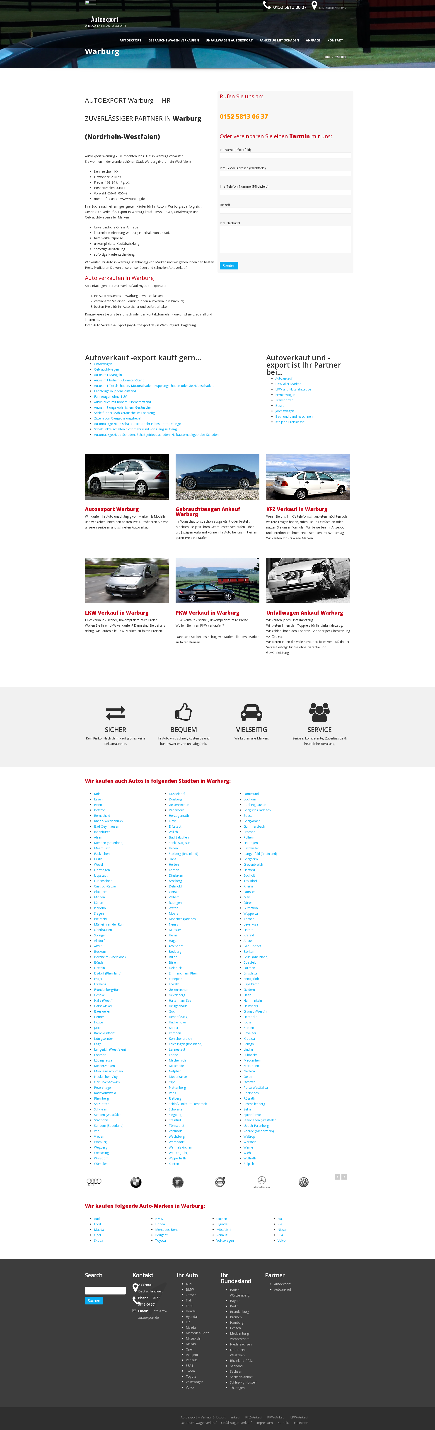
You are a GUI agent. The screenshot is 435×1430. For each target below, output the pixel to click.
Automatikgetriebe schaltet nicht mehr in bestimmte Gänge (137, 424)
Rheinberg (101, 1098)
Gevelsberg (177, 995)
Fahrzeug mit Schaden (279, 40)
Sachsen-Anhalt (241, 1377)
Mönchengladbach (182, 919)
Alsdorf (99, 940)
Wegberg (100, 1147)
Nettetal (250, 1071)
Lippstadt (101, 875)
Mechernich (177, 1060)
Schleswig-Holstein (243, 1382)
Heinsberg (251, 1006)
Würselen (101, 1163)
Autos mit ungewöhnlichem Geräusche (122, 407)
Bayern (235, 1301)
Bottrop (100, 810)
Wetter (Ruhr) (178, 1153)
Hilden (173, 848)
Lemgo (249, 1044)
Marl (247, 897)
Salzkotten (101, 1104)
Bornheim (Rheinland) (110, 957)
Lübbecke (251, 1055)
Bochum (250, 799)
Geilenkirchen (178, 989)
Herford (249, 870)
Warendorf (176, 1142)
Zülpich (249, 1163)
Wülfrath (250, 1158)
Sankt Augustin (180, 843)
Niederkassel (178, 1076)
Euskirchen (102, 853)
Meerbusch (102, 848)
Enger (98, 979)
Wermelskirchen (180, 1147)
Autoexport (131, 40)
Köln (97, 794)
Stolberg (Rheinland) (183, 853)
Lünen (98, 902)
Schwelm (100, 1109)
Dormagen (102, 870)
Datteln (99, 968)
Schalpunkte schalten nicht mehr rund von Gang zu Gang (135, 429)
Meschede (176, 1066)
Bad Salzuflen (179, 837)
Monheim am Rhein (108, 1071)
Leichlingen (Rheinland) (185, 1044)
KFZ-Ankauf (253, 1417)
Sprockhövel (252, 1114)
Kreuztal (250, 1038)
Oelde (248, 1076)
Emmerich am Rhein (183, 973)
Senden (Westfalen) (108, 1114)
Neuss (173, 924)
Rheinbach (251, 1093)
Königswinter (103, 1038)
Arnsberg (175, 881)
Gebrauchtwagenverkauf (198, 1422)
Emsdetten (251, 973)
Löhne (173, 1055)
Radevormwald (105, 1093)
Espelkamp (251, 984)
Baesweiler (102, 1011)
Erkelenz (100, 984)
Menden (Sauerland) (108, 843)
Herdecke (250, 1017)
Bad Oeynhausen (106, 826)
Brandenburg (239, 1311)
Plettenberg (177, 1087)
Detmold (175, 886)
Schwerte (175, 1109)
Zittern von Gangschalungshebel (117, 418)
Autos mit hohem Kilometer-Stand (119, 380)
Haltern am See (180, 1000)
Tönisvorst (176, 1125)
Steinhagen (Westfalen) (261, 1120)
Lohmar (100, 1055)
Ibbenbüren (102, 832)
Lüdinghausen (104, 1060)
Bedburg (175, 951)
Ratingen (175, 902)
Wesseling (101, 1153)
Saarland (236, 1366)
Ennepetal (176, 979)
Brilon (173, 957)
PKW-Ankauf (276, 1417)
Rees (172, 1093)
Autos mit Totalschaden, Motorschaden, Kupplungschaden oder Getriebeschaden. (154, 385)
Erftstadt (175, 826)
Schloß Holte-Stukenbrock (188, 1104)
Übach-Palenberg (256, 1125)
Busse (279, 405)
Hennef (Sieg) (178, 1017)
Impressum (264, 1422)
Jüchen (248, 1022)
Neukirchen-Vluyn (106, 1076)
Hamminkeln (253, 1000)
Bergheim (251, 859)
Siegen (99, 913)
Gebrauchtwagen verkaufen (173, 40)
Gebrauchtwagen (106, 369)
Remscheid (102, 815)
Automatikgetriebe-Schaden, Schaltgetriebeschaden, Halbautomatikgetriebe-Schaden (156, 434)
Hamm (249, 930)
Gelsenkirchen (179, 804)
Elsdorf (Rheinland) (107, 973)
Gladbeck (100, 892)
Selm (247, 1109)
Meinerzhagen (104, 1066)
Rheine (249, 886)
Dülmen (249, 968)
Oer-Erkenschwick (107, 1082)
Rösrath (249, 1098)
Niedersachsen (241, 1344)
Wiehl (247, 1153)
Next (344, 1177)
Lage (97, 1044)
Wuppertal (251, 913)
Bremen (236, 1317)
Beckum (100, 951)
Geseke (99, 995)
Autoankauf (283, 378)
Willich (173, 832)
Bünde (99, 962)
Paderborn (176, 810)
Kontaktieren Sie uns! (333, 8)
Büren (173, 962)
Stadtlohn (101, 1120)
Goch (172, 1011)
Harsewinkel (103, 1006)
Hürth (98, 859)
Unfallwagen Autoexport (229, 40)
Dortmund (251, 794)
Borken (249, 951)
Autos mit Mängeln (108, 375)
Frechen (249, 832)
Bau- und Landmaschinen (294, 416)
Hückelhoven (178, 1022)
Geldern (249, 989)
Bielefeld (100, 919)
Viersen (174, 892)
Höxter (99, 1022)
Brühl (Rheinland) (256, 957)
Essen (98, 799)
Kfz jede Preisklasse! (290, 422)
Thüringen (237, 1388)
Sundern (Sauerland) (108, 1125)
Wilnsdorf (101, 1158)
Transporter (284, 400)
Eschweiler (251, 848)
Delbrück (175, 968)
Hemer (99, 1017)
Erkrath (174, 984)
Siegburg (175, 1114)
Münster (175, 930)
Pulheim (249, 837)
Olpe (172, 1082)
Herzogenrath (179, 815)
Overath (249, 1082)
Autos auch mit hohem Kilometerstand (122, 402)
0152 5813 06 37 (289, 7)
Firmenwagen (285, 395)
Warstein (250, 1142)
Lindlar (248, 1049)
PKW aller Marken (288, 384)
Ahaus (248, 940)
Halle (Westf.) (104, 1000)
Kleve (173, 821)
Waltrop (249, 1136)
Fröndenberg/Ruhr (107, 989)
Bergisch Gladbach (257, 810)
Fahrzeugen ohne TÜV (110, 396)
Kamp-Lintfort (104, 1033)
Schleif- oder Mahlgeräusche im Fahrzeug (124, 413)
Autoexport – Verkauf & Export (203, 1417)
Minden (99, 897)
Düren (248, 902)
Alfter (98, 946)
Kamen (249, 1027)
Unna (172, 859)
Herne (173, 935)
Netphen (175, 1071)
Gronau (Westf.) (255, 1011)
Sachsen (236, 1371)
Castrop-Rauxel (105, 886)
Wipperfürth (177, 1158)
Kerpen (174, 870)
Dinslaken (176, 875)
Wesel (98, 864)
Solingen (100, 935)
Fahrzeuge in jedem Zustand (115, 391)
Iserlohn (100, 908)
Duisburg (175, 799)
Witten (173, 908)
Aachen (249, 919)
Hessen (235, 1328)
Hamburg (237, 1322)
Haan (247, 995)
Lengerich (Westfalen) (110, 1049)
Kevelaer (250, 1033)
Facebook (301, 1422)
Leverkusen (252, 924)
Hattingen (251, 843)
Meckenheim (253, 1060)
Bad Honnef (252, 946)
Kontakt (335, 40)
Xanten (174, 1163)
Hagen (173, 940)
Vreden (99, 1136)
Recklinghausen (255, 804)
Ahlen (98, 837)
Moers (173, 913)
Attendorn (176, 946)
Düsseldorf (177, 794)
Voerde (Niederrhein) (259, 1131)
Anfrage (313, 40)
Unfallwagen (103, 364)
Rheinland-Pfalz (241, 1360)
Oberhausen (103, 930)
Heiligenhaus (178, 1006)
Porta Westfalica (256, 1087)
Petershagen (103, 1087)
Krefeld (249, 935)
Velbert (174, 897)
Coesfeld (250, 962)
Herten (174, 864)
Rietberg (175, 1098)
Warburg (100, 1142)
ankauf (235, 1417)
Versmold (176, 1131)
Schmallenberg (254, 1104)
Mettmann (251, 1066)
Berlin (234, 1306)
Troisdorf (250, 881)
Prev (337, 1177)
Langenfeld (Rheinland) (260, 853)
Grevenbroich (253, 864)
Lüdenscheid (103, 881)
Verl (96, 1131)
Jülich (98, 1027)
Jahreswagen (284, 411)
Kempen (175, 1033)
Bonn (98, 804)
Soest (248, 815)
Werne (248, 1147)
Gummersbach (254, 826)
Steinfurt (175, 1120)
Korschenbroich (180, 1038)
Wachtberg (177, 1136)
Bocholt (249, 875)
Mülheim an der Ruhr (109, 924)
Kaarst (173, 1027)
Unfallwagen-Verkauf (236, 1422)
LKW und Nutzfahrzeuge (293, 389)
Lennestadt (177, 1049)
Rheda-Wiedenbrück (108, 821)
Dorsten (250, 892)
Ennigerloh (251, 979)
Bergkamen (252, 821)
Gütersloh (251, 908)
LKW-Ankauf (299, 1417)
